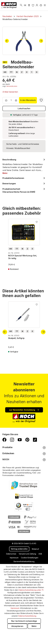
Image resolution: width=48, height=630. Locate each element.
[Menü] (45, 5)
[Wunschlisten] (33, 5)
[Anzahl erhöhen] (17, 100)
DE (25, 5)
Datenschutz (11, 554)
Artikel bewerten (10, 92)
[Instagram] (12, 439)
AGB (40, 554)
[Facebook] (4, 439)
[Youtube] (20, 439)
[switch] (28, 509)
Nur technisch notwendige (24, 621)
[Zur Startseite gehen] (9, 5)
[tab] (24, 166)
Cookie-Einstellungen (29, 558)
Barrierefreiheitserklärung (24, 561)
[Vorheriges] (7, 41)
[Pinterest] (27, 439)
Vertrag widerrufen (19, 549)
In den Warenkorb (28, 100)
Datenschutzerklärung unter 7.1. (31, 590)
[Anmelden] (37, 5)
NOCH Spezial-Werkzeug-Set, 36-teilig (22, 257)
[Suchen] (21, 5)
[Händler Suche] (29, 5)
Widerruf (35, 549)
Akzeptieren (17, 626)
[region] (24, 41)
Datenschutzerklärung (27, 616)
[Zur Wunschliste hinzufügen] (36, 221)
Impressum (14, 558)
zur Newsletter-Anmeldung (22, 410)
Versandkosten (11, 86)
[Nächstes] (41, 41)
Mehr (34, 626)
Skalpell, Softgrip (16, 338)
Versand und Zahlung (27, 554)
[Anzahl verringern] (5, 100)
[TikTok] (35, 439)
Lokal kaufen (24, 108)
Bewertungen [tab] (9, 183)
